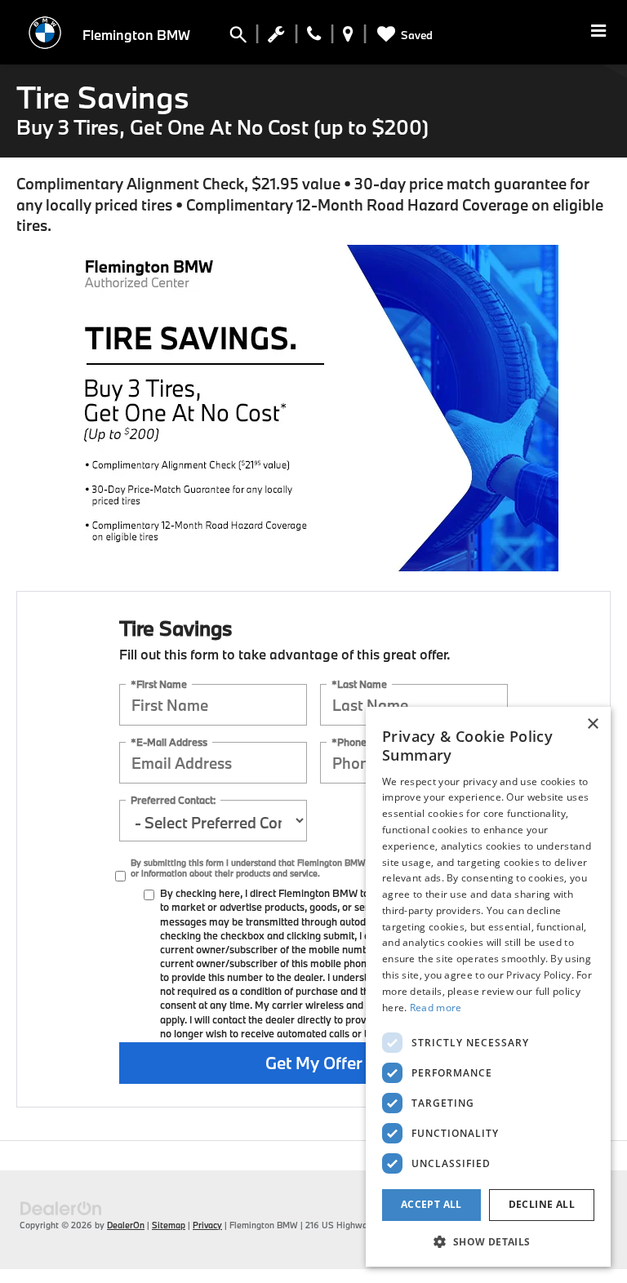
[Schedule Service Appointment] (276, 37)
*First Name (159, 684)
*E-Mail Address (169, 742)
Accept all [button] (431, 1204)
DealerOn (126, 1225)
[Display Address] (348, 37)
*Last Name (359, 684)
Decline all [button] (542, 1204)
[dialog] (488, 987)
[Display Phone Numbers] (314, 37)
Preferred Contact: (173, 800)
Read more (436, 1007)
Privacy (207, 1225)
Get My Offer (313, 1062)
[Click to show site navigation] (598, 32)
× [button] (592, 724)
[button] (488, 1241)
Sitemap (168, 1225)
